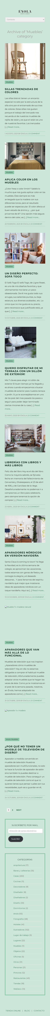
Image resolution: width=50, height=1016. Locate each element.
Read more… (14, 127)
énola (8, 739)
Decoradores (19, 887)
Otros (16, 962)
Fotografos (18, 919)
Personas (17, 967)
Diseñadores (19, 897)
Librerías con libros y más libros (23, 464)
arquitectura (19, 865)
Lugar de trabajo (21, 935)
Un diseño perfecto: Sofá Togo (21, 275)
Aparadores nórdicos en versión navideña (23, 554)
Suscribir (15, 839)
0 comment (34, 134)
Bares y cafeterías (21, 871)
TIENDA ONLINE (13, 1011)
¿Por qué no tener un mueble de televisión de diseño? (25, 749)
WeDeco (17, 989)
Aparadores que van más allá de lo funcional (22, 652)
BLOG (27, 1011)
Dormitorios (19, 908)
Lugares (17, 940)
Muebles (9, 82)
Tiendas (17, 983)
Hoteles (17, 924)
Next (18, 810)
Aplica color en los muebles (21, 181)
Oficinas (17, 957)
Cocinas (17, 881)
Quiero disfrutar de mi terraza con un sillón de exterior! (24, 371)
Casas (16, 876)
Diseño (16, 903)
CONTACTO (39, 1011)
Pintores (17, 973)
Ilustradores (18, 930)
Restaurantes (19, 978)
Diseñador (18, 892)
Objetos (17, 951)
